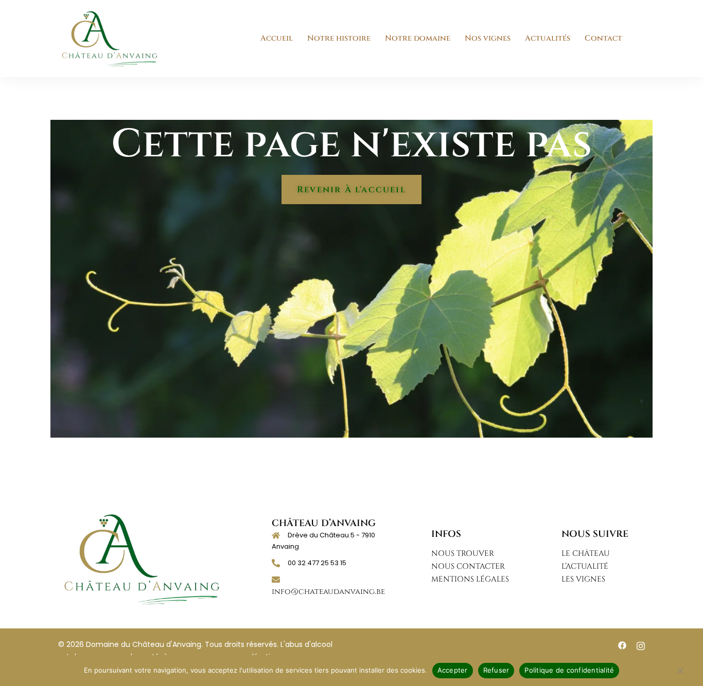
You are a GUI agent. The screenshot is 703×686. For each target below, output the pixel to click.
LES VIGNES (583, 579)
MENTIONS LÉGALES (470, 579)
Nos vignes (488, 38)
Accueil (276, 38)
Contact (603, 38)
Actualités (547, 38)
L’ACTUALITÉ (584, 566)
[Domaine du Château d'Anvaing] (109, 38)
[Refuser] (679, 675)
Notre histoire (339, 38)
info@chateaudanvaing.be (328, 591)
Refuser (496, 670)
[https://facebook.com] (622, 645)
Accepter (452, 670)
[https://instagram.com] (641, 645)
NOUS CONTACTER (468, 566)
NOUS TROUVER (462, 553)
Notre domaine (417, 38)
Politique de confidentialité (569, 670)
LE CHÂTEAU (585, 553)
